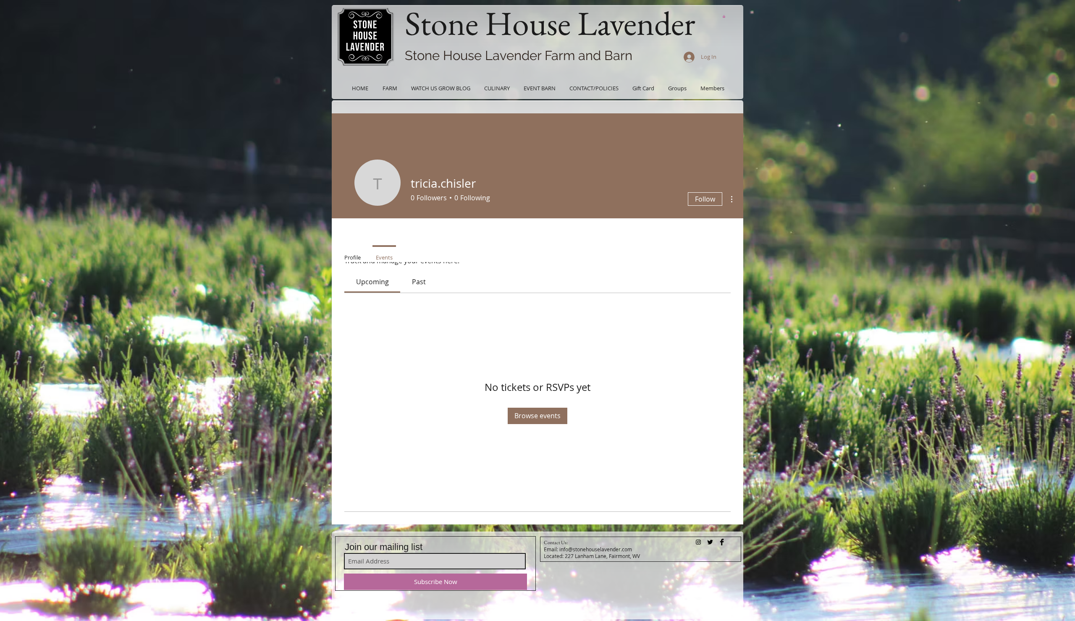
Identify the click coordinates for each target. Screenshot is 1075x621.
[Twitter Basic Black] (710, 542)
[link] (372, 281)
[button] (724, 16)
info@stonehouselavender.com (595, 549)
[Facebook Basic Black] (721, 542)
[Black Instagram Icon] (698, 542)
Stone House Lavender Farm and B (509, 55)
